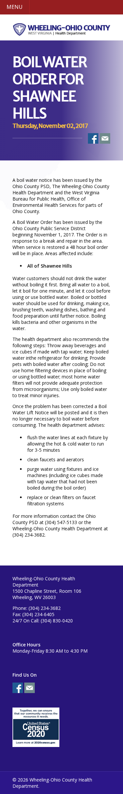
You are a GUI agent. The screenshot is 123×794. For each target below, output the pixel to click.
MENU (15, 7)
